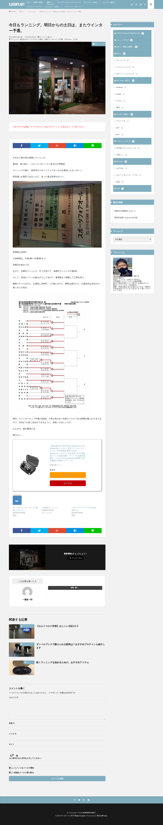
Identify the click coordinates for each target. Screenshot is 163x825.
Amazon (67, 475)
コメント (13, 697)
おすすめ (121, 168)
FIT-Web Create (78, 816)
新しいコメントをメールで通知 (21, 768)
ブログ (120, 101)
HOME (13, 11)
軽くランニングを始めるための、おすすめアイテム (62, 662)
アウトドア (122, 121)
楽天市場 (68, 483)
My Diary (121, 161)
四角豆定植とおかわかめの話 (126, 217)
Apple (120, 94)
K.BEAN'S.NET (16, 4)
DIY (119, 128)
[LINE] (93, 145)
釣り (119, 134)
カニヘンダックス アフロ (128, 175)
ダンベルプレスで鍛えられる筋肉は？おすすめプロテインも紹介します (70, 646)
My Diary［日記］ (52, 6)
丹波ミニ (121, 155)
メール (12, 734)
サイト (11, 744)
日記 (119, 182)
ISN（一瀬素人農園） (35, 2)
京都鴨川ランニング (50, 507)
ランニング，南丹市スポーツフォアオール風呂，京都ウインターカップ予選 (37, 39)
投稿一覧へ (74, 588)
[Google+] (57, 145)
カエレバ (60, 465)
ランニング (32, 11)
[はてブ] (75, 145)
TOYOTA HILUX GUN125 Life (69, 2)
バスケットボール (34, 6)
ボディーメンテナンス (126, 74)
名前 (12, 723)
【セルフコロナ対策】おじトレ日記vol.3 (57, 626)
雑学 (119, 107)
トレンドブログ (124, 40)
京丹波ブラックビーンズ (127, 148)
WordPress (102, 816)
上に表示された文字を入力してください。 (26, 758)
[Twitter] (39, 145)
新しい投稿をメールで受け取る (21, 772)
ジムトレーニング (28, 626)
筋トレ (49, 2)
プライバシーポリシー (73, 6)
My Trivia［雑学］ (91, 2)
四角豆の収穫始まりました (125, 211)
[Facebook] (22, 145)
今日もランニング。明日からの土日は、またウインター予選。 (60, 11)
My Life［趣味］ (109, 2)
